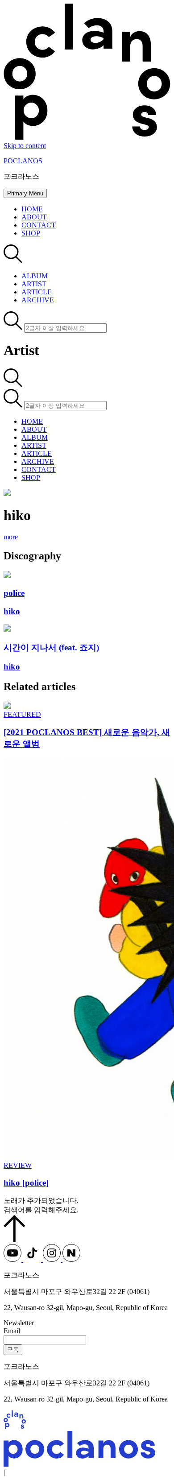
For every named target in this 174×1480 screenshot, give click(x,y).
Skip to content (25, 145)
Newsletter (19, 1323)
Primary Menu (25, 193)
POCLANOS (23, 161)
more (11, 537)
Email (12, 1331)
